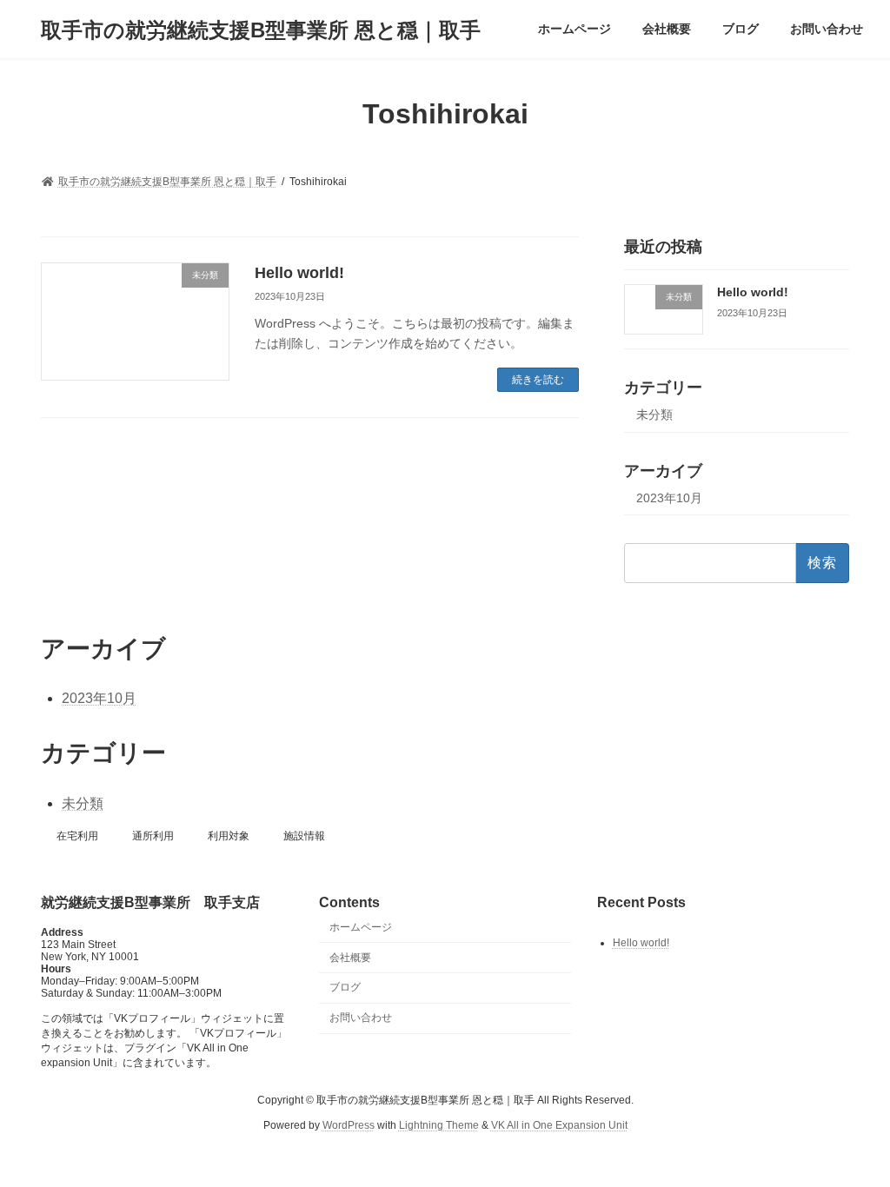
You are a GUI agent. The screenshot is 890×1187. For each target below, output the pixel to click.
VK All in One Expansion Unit (559, 1124)
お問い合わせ (360, 1017)
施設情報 (304, 836)
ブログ (345, 987)
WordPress (348, 1124)
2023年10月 (669, 498)
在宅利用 (77, 836)
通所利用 (153, 836)
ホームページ (360, 926)
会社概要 (350, 957)
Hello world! (299, 273)
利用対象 (228, 836)
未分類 (654, 414)
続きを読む (538, 380)
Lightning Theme (439, 1124)
